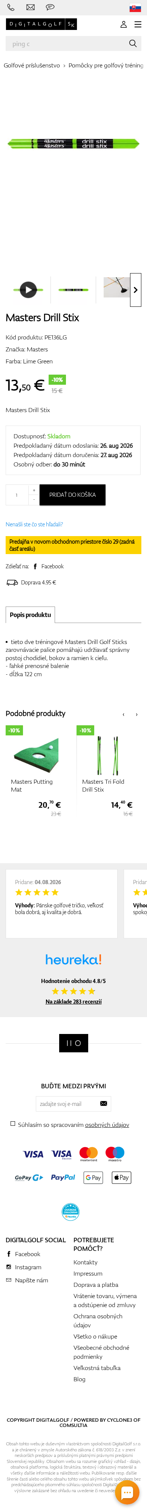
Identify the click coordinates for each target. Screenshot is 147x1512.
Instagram (28, 1267)
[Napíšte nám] (30, 7)
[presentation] (135, 290)
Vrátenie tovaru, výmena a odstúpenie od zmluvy (105, 1300)
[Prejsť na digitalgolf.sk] (135, 7)
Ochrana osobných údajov (98, 1320)
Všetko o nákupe (95, 1336)
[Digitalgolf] (73, 1043)
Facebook (52, 566)
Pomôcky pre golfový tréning (106, 65)
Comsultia (73, 1425)
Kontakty (86, 1262)
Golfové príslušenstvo (32, 65)
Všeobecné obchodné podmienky (101, 1352)
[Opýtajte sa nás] (50, 7)
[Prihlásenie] (124, 24)
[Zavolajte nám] (11, 7)
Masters (37, 349)
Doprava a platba (96, 1284)
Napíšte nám (31, 1280)
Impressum (88, 1273)
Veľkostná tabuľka (97, 1368)
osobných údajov (107, 1125)
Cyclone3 (119, 1419)
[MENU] (138, 24)
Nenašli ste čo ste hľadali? (34, 524)
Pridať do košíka (72, 494)
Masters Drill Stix (28, 410)
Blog (80, 1379)
